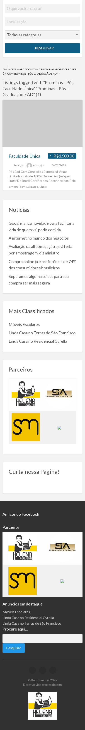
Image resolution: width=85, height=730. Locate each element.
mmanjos (39, 165)
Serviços (18, 165)
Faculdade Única (24, 156)
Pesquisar (44, 48)
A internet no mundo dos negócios (39, 238)
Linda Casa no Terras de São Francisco (42, 332)
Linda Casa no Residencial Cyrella (38, 341)
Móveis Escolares (24, 324)
